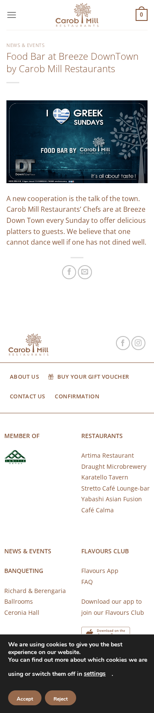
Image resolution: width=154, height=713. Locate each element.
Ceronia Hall (21, 612)
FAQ (87, 582)
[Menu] (11, 14)
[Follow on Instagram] (138, 343)
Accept (25, 698)
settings (95, 673)
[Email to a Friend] (85, 272)
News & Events (25, 45)
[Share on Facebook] (69, 272)
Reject (60, 698)
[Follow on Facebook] (123, 343)
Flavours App (99, 571)
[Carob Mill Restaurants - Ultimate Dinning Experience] (77, 15)
